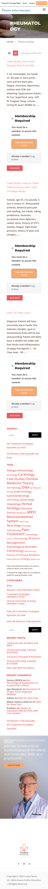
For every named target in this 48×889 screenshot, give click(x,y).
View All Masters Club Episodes (24, 621)
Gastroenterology (18, 495)
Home (10, 41)
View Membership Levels (24, 144)
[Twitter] (24, 864)
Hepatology (14, 504)
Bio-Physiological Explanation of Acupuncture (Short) (22, 683)
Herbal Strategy (19, 506)
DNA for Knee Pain (28, 697)
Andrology (12, 474)
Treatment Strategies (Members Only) (18, 595)
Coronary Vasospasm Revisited (24, 656)
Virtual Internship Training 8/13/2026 (21, 662)
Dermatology (14, 487)
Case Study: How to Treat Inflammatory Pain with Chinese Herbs (23, 187)
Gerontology (13, 499)
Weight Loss (35, 559)
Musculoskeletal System (20, 518)
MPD (31, 512)
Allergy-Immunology (20, 470)
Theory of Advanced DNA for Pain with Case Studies (22, 711)
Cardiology (26, 474)
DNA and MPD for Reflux (20, 667)
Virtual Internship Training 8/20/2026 (21, 651)
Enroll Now (42, 3)
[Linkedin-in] (29, 864)
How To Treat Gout (18, 312)
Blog (9, 585)
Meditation (21, 513)
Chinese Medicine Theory (22, 480)
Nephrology (23, 521)
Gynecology (27, 499)
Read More (14, 167)
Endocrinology (23, 491)
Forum (25, 3)
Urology (25, 559)
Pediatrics (10, 539)
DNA (25, 487)
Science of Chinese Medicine (23, 555)
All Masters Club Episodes (21, 720)
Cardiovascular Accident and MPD (22, 644)
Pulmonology (15, 551)
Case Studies (16, 479)
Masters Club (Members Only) (23, 589)
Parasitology (31, 534)
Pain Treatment (18, 531)
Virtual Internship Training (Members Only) (21, 602)
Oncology (26, 525)
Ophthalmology (14, 530)
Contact (32, 3)
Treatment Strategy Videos (11, 3)
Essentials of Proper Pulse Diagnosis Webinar (23, 692)
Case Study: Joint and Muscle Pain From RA (20, 63)
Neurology (14, 525)
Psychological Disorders (22, 546)
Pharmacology (21, 538)
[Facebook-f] (18, 864)
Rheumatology (30, 551)
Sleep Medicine (13, 559)
